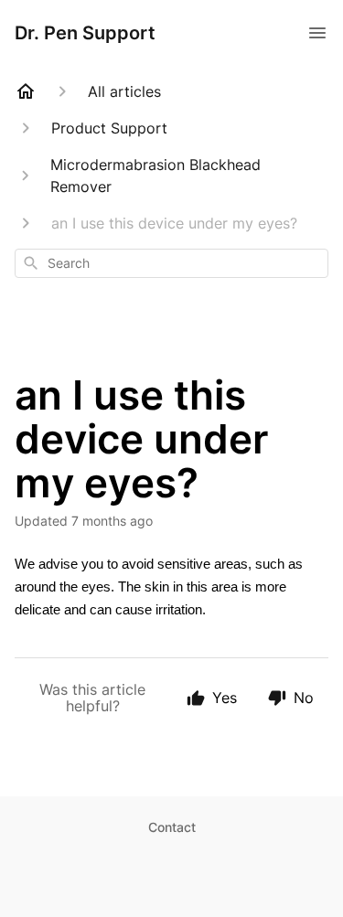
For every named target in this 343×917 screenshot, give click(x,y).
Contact (172, 827)
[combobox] (171, 263)
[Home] (26, 91)
